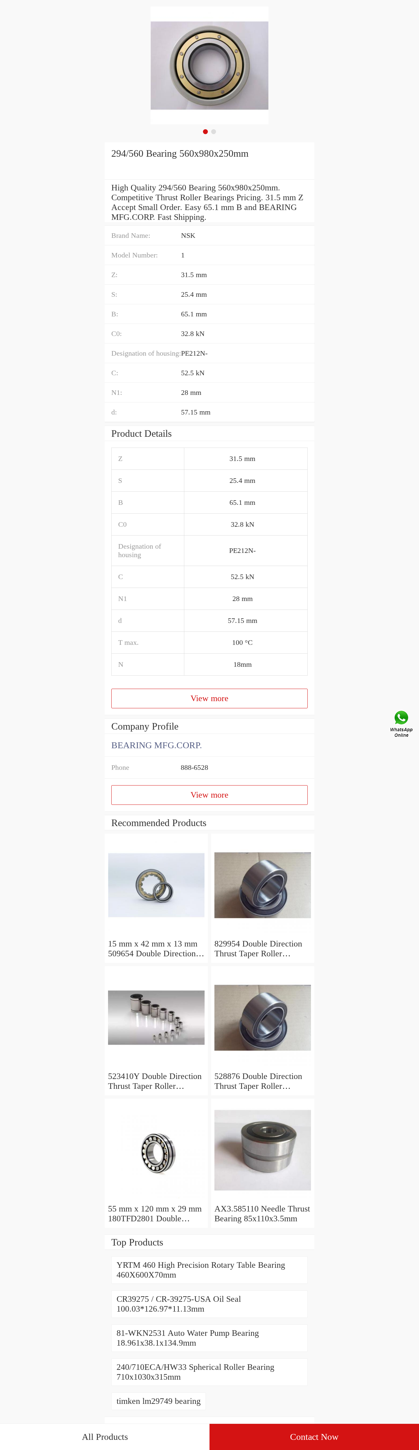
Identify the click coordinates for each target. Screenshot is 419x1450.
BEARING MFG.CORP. (156, 745)
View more (209, 698)
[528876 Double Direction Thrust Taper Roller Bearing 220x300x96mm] (262, 1066)
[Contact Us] (402, 725)
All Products (105, 1437)
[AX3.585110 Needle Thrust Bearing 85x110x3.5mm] (262, 1199)
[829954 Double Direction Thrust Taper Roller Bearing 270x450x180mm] (262, 934)
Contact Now (314, 1437)
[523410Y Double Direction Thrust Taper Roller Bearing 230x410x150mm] (156, 1066)
